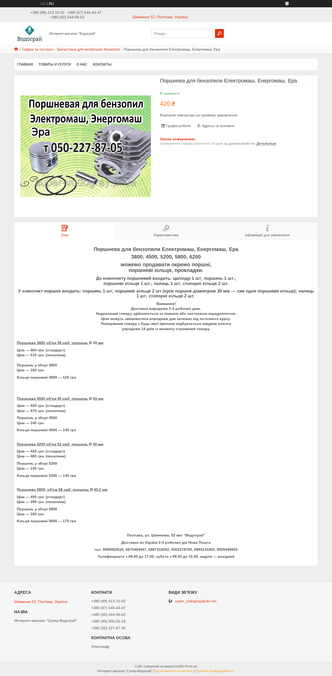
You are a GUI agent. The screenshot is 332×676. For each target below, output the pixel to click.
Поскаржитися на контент (174, 671)
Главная (25, 64)
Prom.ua (191, 666)
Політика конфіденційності (215, 671)
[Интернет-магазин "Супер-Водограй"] (30, 33)
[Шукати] (219, 33)
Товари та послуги (37, 49)
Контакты (102, 64)
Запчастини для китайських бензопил (88, 49)
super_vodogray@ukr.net (195, 601)
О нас (82, 64)
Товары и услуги (55, 64)
